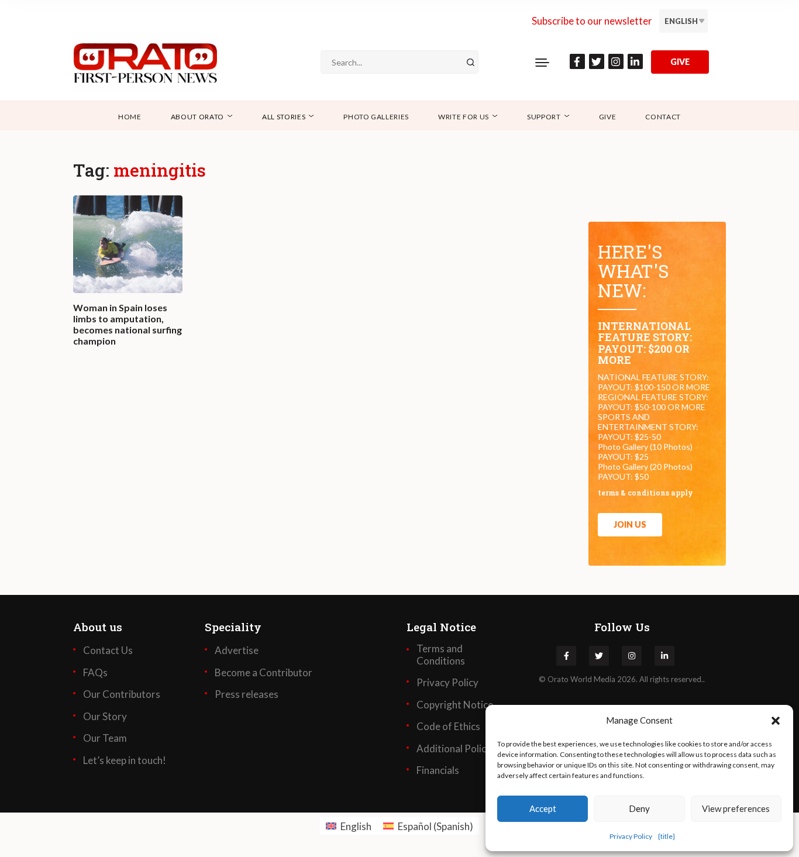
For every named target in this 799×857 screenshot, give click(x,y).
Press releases (246, 694)
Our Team (105, 738)
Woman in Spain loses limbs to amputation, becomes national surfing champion (127, 324)
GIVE (680, 62)
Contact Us (108, 650)
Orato (558, 679)
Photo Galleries (376, 116)
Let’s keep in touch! (124, 760)
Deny (639, 808)
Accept (542, 808)
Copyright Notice (454, 705)
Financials (437, 770)
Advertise (237, 650)
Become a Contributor (263, 673)
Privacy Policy (630, 836)
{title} (666, 836)
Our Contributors (121, 694)
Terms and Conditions (440, 654)
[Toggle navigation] (542, 62)
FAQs (95, 673)
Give (608, 116)
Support (544, 116)
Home (130, 116)
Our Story (105, 716)
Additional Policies (457, 749)
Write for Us (463, 116)
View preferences (736, 808)
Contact (663, 116)
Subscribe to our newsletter (592, 21)
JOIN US (630, 524)
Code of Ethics (448, 726)
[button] (775, 720)
